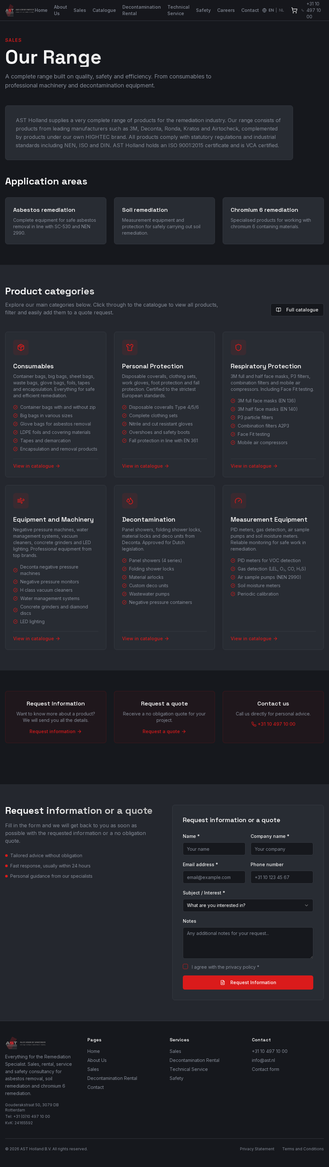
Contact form (265, 1069)
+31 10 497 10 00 (270, 1051)
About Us (60, 10)
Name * (191, 836)
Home (41, 10)
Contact (250, 10)
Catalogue (104, 10)
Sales (80, 10)
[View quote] (294, 10)
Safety (203, 10)
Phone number (267, 864)
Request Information (253, 982)
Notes (189, 921)
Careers (226, 10)
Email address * (200, 864)
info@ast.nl (263, 1060)
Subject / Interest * (204, 892)
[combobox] (248, 905)
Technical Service (178, 10)
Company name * (270, 836)
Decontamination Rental (141, 10)
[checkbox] (185, 966)
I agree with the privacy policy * (225, 967)
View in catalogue (33, 466)
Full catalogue (302, 309)
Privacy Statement (257, 1148)
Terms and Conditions (303, 1148)
